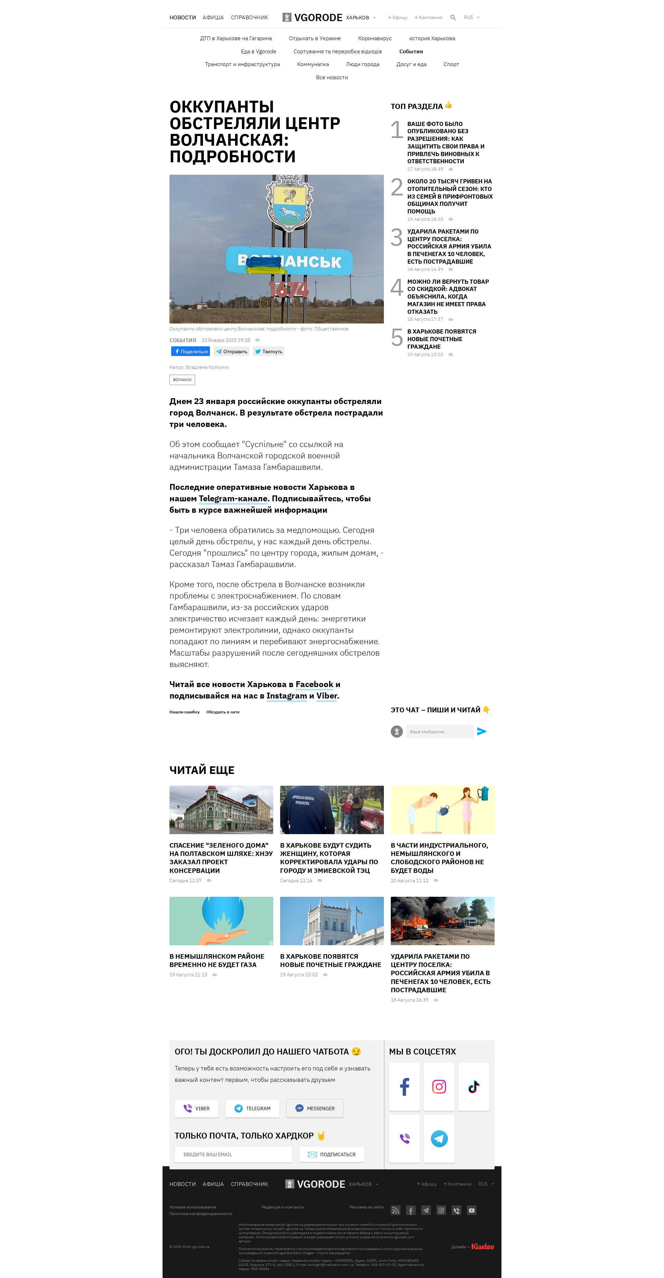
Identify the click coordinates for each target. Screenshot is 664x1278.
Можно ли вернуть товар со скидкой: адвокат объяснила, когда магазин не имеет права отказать (448, 297)
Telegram (258, 1108)
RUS (468, 17)
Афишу (400, 17)
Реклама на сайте (367, 1207)
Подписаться (338, 1154)
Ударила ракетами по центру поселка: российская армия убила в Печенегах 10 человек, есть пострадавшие (449, 246)
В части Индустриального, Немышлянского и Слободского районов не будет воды (439, 858)
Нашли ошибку (184, 712)
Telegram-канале (233, 498)
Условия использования (192, 1207)
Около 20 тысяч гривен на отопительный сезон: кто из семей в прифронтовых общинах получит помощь (450, 196)
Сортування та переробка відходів (338, 51)
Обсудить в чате (223, 712)
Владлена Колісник (207, 367)
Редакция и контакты (283, 1207)
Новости (182, 17)
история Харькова (432, 38)
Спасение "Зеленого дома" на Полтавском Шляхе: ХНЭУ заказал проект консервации (221, 858)
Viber (326, 695)
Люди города (362, 64)
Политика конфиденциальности (200, 1214)
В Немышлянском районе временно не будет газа (217, 960)
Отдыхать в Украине (315, 38)
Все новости (332, 77)
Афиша (213, 17)
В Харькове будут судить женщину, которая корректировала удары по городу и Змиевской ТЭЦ (329, 858)
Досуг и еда (411, 64)
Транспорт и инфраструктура (242, 64)
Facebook (314, 684)
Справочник (249, 17)
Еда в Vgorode (258, 51)
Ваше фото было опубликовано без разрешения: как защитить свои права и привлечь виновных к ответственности (446, 142)
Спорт (451, 64)
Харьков (360, 1184)
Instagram (287, 695)
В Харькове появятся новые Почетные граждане (442, 339)
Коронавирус (375, 38)
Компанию (431, 17)
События (411, 51)
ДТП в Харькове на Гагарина (236, 38)
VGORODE (321, 1183)
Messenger (321, 1108)
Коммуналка (313, 64)
